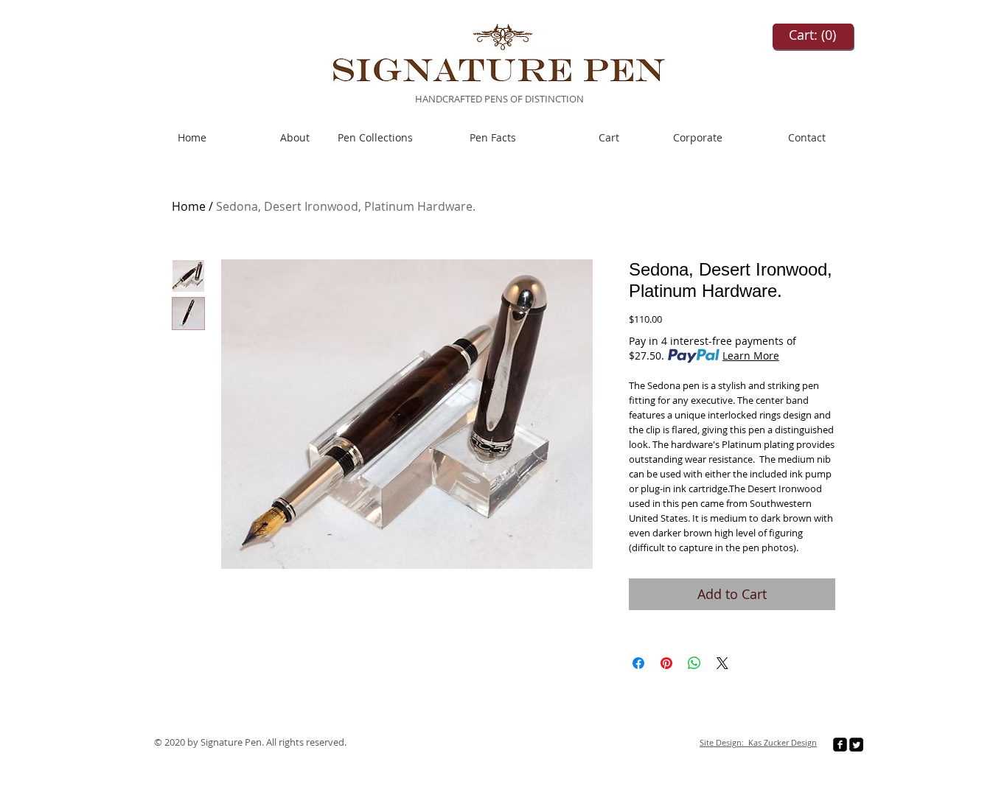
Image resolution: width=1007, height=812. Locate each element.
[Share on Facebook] (638, 663)
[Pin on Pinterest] (666, 663)
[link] (813, 35)
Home (189, 206)
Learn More (750, 356)
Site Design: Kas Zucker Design (758, 742)
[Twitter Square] (856, 745)
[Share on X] (722, 663)
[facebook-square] (840, 745)
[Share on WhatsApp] (694, 663)
